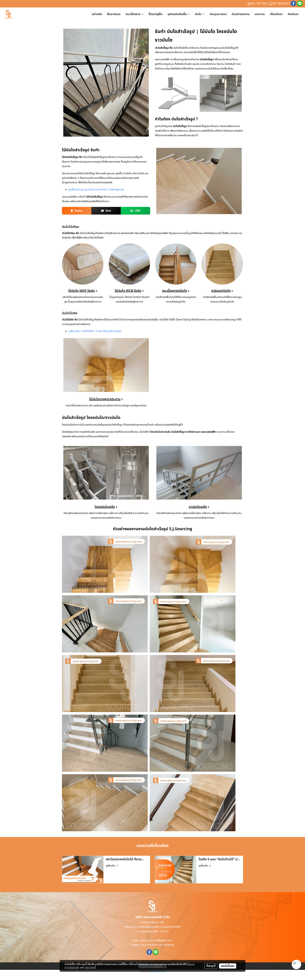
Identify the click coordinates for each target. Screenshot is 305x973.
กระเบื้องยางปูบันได (174, 290)
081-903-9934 (281, 4)
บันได (198, 14)
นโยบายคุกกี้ (90, 967)
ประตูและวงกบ (218, 14)
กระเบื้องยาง (133, 14)
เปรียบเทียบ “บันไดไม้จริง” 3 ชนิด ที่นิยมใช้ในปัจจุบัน (95, 331)
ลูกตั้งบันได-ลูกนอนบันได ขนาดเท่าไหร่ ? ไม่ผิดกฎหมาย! (96, 190)
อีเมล (108, 211)
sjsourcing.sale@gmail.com (156, 940)
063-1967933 (149, 945)
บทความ (260, 14)
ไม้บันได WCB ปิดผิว (128, 290)
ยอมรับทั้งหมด (227, 965)
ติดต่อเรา (293, 14)
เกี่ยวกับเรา (276, 14)
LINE (137, 211)
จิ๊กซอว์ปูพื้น (156, 14)
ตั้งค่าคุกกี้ (210, 965)
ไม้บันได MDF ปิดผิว (81, 290)
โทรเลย (78, 211)
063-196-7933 (259, 4)
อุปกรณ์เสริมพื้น (177, 14)
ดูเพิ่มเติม (111, 866)
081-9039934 (166, 945)
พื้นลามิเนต (114, 14)
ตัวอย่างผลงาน (241, 14)
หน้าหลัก (97, 14)
